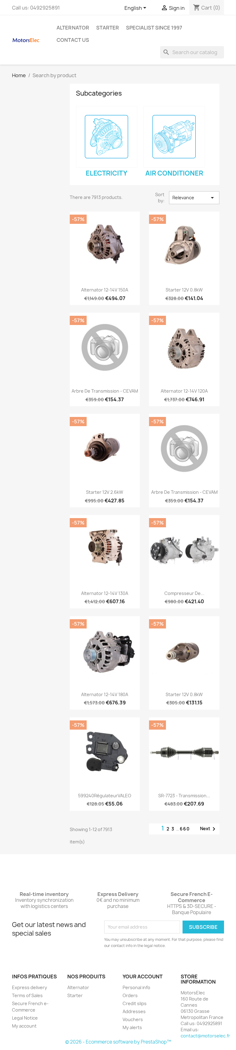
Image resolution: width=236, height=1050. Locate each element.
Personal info (136, 987)
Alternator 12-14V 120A (184, 391)
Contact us (73, 40)
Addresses (134, 1011)
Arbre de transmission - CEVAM (105, 391)
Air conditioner (174, 173)
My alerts (132, 1027)
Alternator (73, 27)
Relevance (194, 197)
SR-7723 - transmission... (184, 795)
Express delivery (29, 987)
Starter (107, 27)
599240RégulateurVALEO (104, 795)
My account (24, 1026)
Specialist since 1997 (154, 27)
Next (209, 829)
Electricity (106, 173)
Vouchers (133, 1019)
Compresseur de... (184, 593)
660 (185, 829)
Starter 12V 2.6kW (104, 492)
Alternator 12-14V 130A (104, 593)
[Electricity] (106, 137)
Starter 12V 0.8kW (184, 290)
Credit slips (135, 1003)
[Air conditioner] (174, 137)
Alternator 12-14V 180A (104, 694)
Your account (143, 976)
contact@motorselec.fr (205, 1036)
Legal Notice (25, 1018)
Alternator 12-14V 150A (104, 290)
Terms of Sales (27, 995)
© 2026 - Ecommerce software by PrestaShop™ (118, 1042)
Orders (130, 995)
